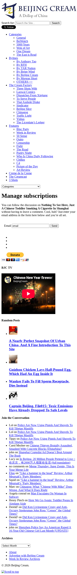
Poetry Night (24, 152)
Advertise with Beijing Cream (26, 555)
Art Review (23, 169)
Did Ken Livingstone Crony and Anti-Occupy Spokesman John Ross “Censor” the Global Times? (39, 510)
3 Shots (13, 180)
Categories (15, 34)
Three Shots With (26, 88)
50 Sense (21, 136)
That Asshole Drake (28, 102)
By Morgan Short (26, 78)
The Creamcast (18, 176)
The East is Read (26, 54)
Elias (12, 473)
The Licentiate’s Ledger (30, 122)
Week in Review (26, 132)
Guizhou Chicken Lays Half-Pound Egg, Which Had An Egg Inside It (40, 372)
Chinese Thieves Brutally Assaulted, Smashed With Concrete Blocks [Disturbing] (41, 447)
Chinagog (22, 112)
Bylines (13, 58)
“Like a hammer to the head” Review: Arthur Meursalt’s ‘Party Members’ (40, 475)
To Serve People (26, 98)
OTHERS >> (24, 81)
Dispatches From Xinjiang (31, 95)
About (12, 552)
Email (7, 225)
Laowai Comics (25, 92)
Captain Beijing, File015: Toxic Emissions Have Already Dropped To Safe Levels (41, 408)
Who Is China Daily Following (34, 156)
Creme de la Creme (20, 173)
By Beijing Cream (27, 75)
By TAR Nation (26, 68)
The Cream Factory (20, 85)
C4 (18, 163)
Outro (19, 139)
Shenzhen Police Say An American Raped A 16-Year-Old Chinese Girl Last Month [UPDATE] (40, 529)
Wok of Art (23, 47)
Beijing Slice (24, 108)
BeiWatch (22, 41)
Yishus (20, 119)
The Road (22, 149)
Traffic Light (23, 115)
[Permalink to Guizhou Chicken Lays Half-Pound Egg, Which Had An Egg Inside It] (13, 362)
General (21, 37)
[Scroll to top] (10, 571)
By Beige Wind (25, 71)
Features (14, 125)
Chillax (20, 159)
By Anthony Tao (26, 61)
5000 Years (23, 44)
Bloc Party (22, 129)
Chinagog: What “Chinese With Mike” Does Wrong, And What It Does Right (40, 488)
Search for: (7, 22)
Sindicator (22, 105)
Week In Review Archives (24, 559)
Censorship (23, 142)
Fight (19, 146)
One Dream (23, 51)
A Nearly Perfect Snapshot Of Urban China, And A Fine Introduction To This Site (40, 345)
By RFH (21, 64)
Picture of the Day (27, 166)
